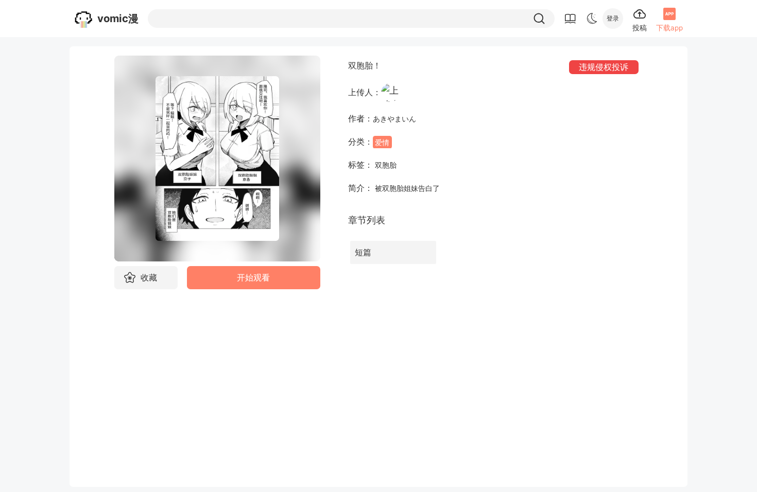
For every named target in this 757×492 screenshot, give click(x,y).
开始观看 (253, 278)
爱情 (382, 142)
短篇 (363, 252)
